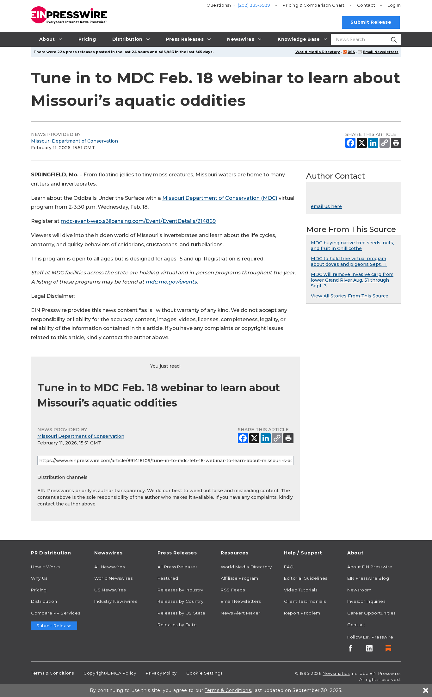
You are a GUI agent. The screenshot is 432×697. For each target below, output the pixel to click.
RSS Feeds (233, 589)
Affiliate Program (239, 578)
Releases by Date (177, 624)
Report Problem (302, 612)
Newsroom (359, 589)
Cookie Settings (204, 673)
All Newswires (109, 566)
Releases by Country (180, 601)
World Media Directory (317, 52)
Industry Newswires (115, 601)
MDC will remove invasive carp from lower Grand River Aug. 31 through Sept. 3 (352, 280)
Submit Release (370, 22)
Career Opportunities (371, 612)
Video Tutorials (301, 589)
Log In (394, 5)
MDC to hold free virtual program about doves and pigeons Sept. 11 (349, 261)
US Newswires (110, 589)
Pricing (314, 5)
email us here (326, 206)
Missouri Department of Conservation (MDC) (219, 198)
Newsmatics (336, 673)
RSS (351, 52)
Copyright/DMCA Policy (109, 673)
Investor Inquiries (366, 601)
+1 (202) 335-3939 (251, 5)
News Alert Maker (240, 612)
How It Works (45, 566)
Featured (167, 578)
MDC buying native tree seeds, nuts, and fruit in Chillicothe (352, 245)
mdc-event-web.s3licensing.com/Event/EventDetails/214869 (138, 221)
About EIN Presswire (369, 566)
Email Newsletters (380, 52)
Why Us (39, 578)
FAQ (289, 566)
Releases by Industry (180, 589)
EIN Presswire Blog (368, 578)
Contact (366, 5)
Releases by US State (181, 612)
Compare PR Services (55, 612)
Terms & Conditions (52, 673)
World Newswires (113, 578)
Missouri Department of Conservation (74, 141)
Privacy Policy (161, 673)
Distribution (44, 601)
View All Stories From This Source (349, 296)
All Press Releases (177, 566)
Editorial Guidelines (305, 578)
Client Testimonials (305, 601)
